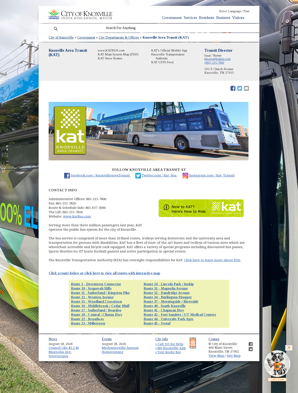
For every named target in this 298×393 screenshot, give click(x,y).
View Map (217, 356)
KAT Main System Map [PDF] (118, 54)
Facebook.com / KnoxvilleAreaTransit (101, 175)
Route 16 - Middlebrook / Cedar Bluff (100, 306)
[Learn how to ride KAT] (201, 217)
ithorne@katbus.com (217, 59)
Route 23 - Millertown (88, 323)
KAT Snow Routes (110, 58)
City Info (161, 339)
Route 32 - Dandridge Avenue (167, 293)
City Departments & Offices (119, 37)
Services (190, 17)
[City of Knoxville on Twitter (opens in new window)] (248, 347)
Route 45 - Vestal (157, 323)
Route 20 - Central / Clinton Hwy (96, 314)
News (53, 339)
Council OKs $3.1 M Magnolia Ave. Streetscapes (64, 352)
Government (172, 17)
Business (223, 17)
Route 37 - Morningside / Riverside (171, 301)
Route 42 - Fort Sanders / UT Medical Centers (180, 314)
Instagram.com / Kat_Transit (212, 175)
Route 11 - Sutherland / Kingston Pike (100, 293)
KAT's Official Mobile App (169, 50)
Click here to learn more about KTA (212, 260)
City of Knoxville (61, 37)
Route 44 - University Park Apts (168, 319)
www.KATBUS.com (111, 50)
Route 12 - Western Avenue (92, 297)
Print (246, 11)
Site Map (234, 356)
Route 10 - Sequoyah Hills (91, 288)
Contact (214, 339)
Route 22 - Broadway (87, 319)
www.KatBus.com (77, 216)
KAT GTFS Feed (162, 62)
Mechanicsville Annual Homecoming (120, 350)
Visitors (238, 17)
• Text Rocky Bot (168, 352)
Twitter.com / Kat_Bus (159, 175)
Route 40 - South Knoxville (165, 306)
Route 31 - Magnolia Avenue (166, 288)
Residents (206, 17)
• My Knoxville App (170, 348)
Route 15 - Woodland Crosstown (96, 301)
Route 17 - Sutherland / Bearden (96, 310)
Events (107, 339)
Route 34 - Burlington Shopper (168, 297)
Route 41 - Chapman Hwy (164, 310)
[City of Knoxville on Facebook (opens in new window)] (248, 342)
